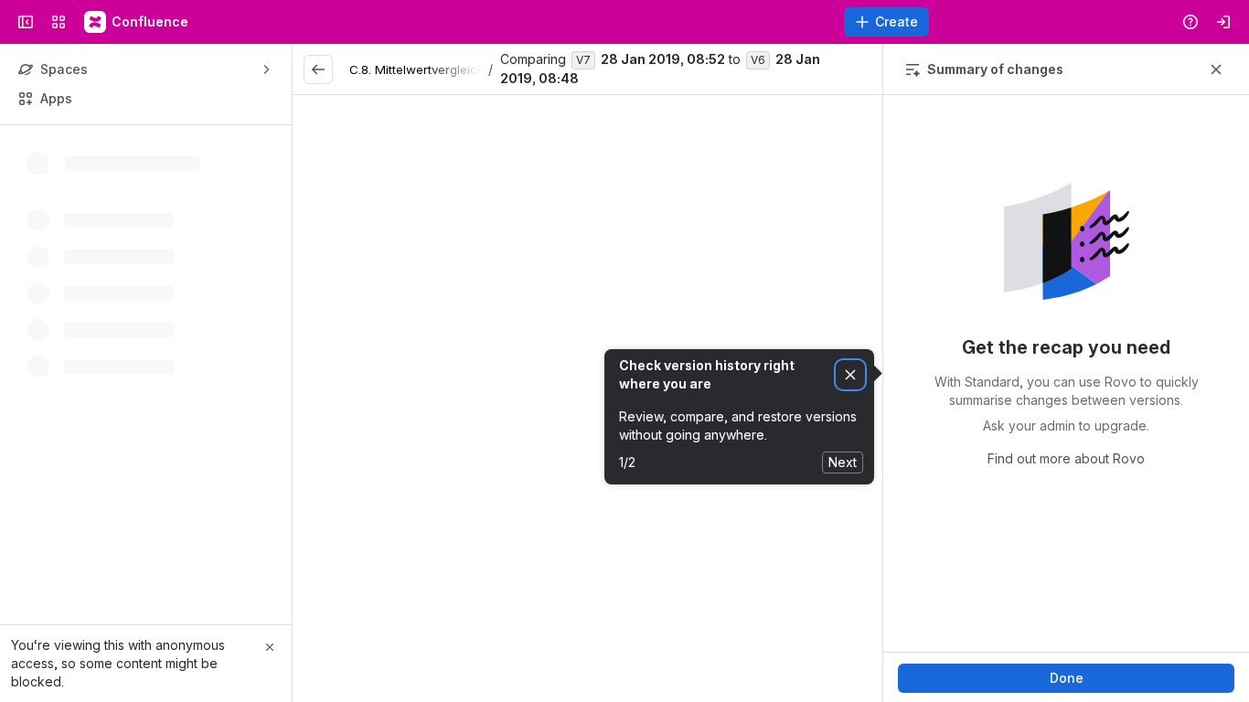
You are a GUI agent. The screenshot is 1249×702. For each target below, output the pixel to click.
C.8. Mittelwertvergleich (417, 69)
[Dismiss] (850, 375)
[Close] (270, 647)
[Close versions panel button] (1216, 69)
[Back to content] (318, 69)
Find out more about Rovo (1066, 458)
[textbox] (587, 463)
